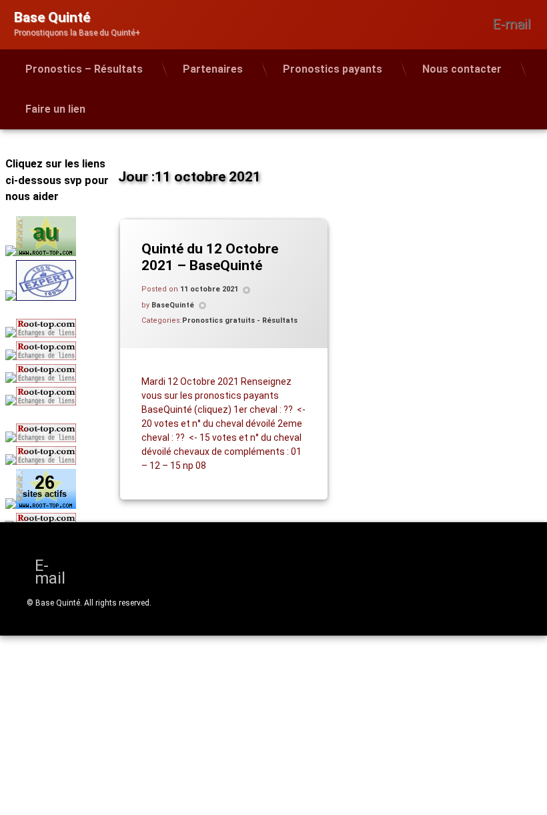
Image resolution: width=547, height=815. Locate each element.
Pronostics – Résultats (84, 69)
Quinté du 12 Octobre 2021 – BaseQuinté (209, 257)
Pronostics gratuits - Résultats (240, 320)
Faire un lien (55, 109)
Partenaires (213, 69)
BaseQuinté (172, 305)
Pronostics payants (332, 69)
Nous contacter (462, 69)
